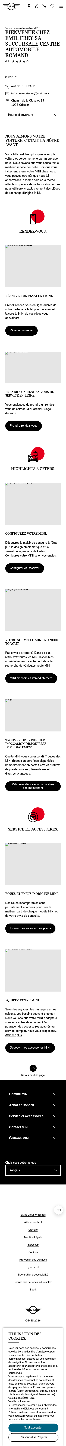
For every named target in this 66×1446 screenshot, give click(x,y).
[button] (37, 6)
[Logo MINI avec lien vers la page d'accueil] (33, 1310)
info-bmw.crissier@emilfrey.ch (31, 93)
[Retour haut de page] (33, 1068)
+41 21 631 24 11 (23, 86)
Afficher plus (13, 1035)
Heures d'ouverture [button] (20, 115)
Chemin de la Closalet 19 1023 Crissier (27, 103)
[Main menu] (61, 6)
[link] (29, 6)
